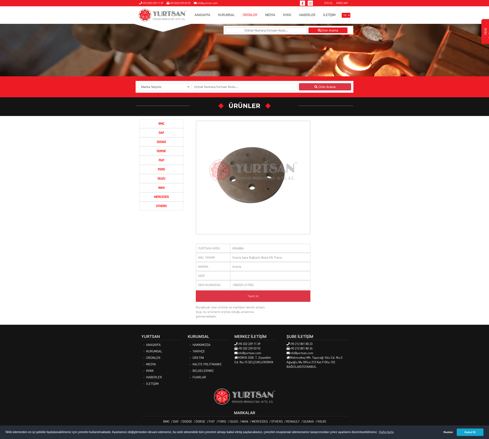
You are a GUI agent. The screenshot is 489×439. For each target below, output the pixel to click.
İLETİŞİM (329, 15)
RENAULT (293, 421)
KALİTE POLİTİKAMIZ (207, 364)
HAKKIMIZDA (201, 345)
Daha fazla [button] (386, 432)
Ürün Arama (329, 30)
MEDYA (270, 15)
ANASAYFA (202, 15)
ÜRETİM (198, 358)
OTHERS (161, 206)
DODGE (161, 142)
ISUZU (161, 178)
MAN (161, 187)
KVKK (287, 15)
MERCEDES (161, 197)
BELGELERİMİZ (203, 371)
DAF (161, 133)
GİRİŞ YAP (342, 3)
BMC (161, 123)
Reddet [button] (448, 432)
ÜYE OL (328, 3)
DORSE (161, 151)
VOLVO (321, 421)
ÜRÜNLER (250, 15)
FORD (161, 169)
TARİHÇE (199, 351)
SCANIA (308, 421)
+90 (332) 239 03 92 (179, 3)
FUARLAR (199, 377)
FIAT (161, 160)
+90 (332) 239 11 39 (152, 3)
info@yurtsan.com (207, 3)
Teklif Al (253, 296)
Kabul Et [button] (470, 432)
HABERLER (307, 15)
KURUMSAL (226, 15)
